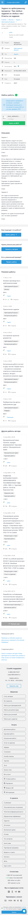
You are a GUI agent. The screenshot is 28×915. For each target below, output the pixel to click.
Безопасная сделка (9, 830)
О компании (7, 803)
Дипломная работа (9, 729)
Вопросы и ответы (9, 852)
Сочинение (7, 752)
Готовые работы (11, 779)
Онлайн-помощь (9, 756)
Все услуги (7, 774)
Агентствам (7, 843)
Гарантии (6, 821)
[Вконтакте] (9, 892)
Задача (16, 54)
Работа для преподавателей (12, 705)
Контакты (6, 857)
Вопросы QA (9, 788)
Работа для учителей (10, 714)
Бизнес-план (8, 770)
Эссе (5, 765)
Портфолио (9, 783)
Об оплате (7, 825)
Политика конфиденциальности (13, 812)
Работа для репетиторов (11, 710)
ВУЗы (5, 861)
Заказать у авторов (11, 249)
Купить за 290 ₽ (14, 123)
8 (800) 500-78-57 (14, 672)
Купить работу (10, 235)
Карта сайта (7, 866)
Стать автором (8, 696)
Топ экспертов (8, 839)
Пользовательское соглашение (13, 807)
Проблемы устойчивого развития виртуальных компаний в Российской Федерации (12, 640)
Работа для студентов (10, 719)
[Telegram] (16, 892)
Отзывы (6, 834)
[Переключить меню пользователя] (2, 2)
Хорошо (14, 912)
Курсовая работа (9, 734)
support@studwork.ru (14, 674)
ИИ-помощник (10, 792)
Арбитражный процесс (18, 49)
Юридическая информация (12, 816)
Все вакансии (8, 701)
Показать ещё (15, 624)
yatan (10, 32)
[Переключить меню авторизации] (25, 2)
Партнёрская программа (11, 848)
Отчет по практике (9, 743)
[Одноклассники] (12, 892)
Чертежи (6, 761)
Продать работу (11, 262)
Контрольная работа (10, 738)
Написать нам (14, 686)
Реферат (6, 747)
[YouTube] (19, 892)
